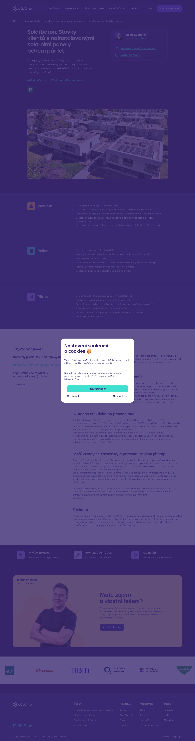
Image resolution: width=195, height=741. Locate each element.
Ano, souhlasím (97, 388)
